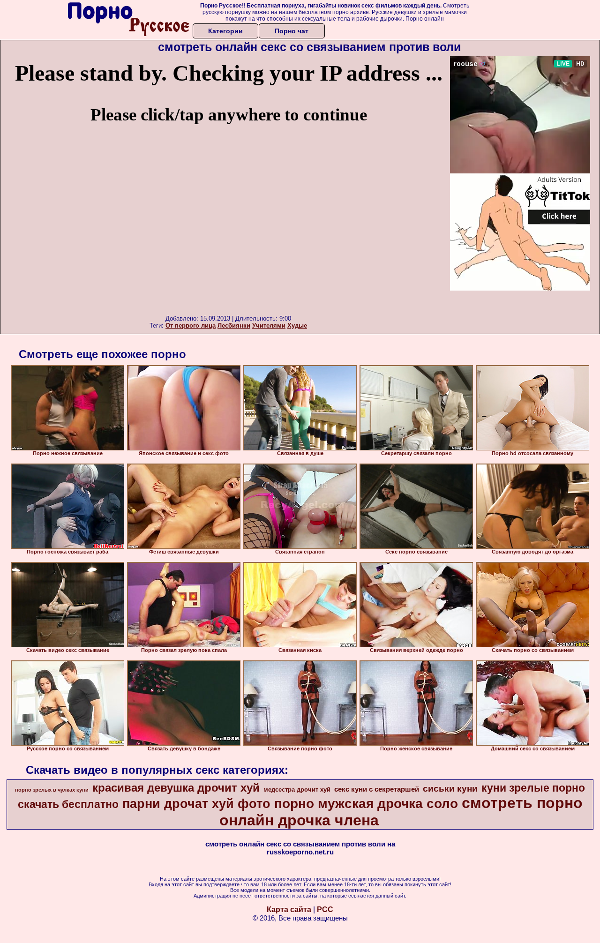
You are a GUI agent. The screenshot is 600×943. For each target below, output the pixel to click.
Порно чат (291, 31)
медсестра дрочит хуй (296, 789)
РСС (325, 909)
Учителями (268, 325)
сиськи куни (450, 788)
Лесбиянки (234, 325)
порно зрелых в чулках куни (52, 790)
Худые (297, 325)
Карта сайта (289, 909)
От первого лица (190, 325)
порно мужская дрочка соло (366, 803)
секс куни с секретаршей (376, 789)
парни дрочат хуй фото (196, 804)
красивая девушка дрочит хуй (176, 787)
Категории (225, 31)
